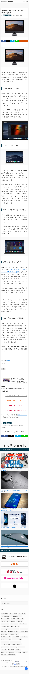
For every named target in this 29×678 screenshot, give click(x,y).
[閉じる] (26, 661)
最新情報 (8, 15)
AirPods (4, 613)
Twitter (4, 634)
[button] (3, 41)
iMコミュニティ (22, 415)
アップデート (6, 636)
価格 (11, 649)
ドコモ (13, 647)
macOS (16, 425)
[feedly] (21, 445)
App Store (5, 618)
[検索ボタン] (24, 1)
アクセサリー (13, 634)
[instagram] (11, 445)
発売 (25, 652)
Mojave (21, 425)
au (13, 618)
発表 (3, 654)
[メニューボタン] (27, 1)
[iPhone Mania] (7, 1)
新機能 (4, 652)
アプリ (15, 636)
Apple (8, 360)
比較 (11, 652)
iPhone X (23, 629)
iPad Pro (5, 623)
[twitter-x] (7, 445)
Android (13, 613)
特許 (18, 652)
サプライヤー (17, 639)
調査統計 (11, 654)
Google (4, 621)
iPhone (14, 623)
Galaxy (20, 618)
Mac (4, 15)
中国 (4, 649)
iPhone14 (5, 629)
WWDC (3, 427)
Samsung (24, 631)
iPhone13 (15, 626)
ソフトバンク (5, 644)
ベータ (22, 647)
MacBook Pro (13, 631)
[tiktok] (14, 445)
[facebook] (4, 445)
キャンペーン (6, 639)
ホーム (2, 660)
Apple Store (5, 616)
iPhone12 (5, 626)
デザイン (5, 647)
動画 (18, 649)
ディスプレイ (16, 644)
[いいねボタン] (3, 369)
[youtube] (17, 445)
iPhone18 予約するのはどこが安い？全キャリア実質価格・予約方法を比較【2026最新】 (18, 380)
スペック (5, 641)
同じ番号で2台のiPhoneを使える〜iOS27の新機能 (13, 527)
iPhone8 (23, 623)
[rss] (24, 445)
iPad (19, 621)
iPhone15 (14, 629)
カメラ (24, 636)
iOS (9, 425)
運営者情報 (7, 660)
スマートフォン (15, 641)
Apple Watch (17, 616)
